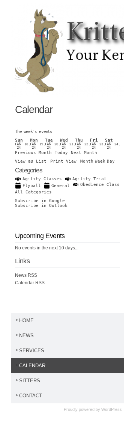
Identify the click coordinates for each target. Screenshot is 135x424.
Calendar (32, 365)
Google (40, 201)
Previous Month (33, 153)
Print (63, 161)
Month (86, 161)
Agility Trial (89, 179)
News (26, 335)
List (30, 161)
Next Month (84, 153)
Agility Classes (42, 179)
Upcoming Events (40, 236)
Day (111, 161)
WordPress (111, 409)
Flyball (31, 185)
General (60, 185)
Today (61, 153)
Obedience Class (100, 184)
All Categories (33, 192)
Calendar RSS (30, 282)
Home (26, 320)
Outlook (41, 206)
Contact (30, 395)
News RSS (26, 275)
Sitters (29, 380)
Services (31, 350)
